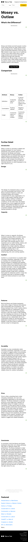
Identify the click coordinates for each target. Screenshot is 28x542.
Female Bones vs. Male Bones (9, 500)
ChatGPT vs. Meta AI (7, 519)
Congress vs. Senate (7, 522)
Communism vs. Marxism (8, 511)
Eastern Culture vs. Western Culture (11, 503)
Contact (25, 532)
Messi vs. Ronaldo (6, 514)
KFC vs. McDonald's (6, 524)
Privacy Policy (24, 535)
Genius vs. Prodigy (6, 506)
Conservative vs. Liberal (8, 508)
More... (3, 527)
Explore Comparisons (21, 2)
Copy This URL (14, 66)
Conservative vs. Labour (8, 516)
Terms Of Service (23, 534)
